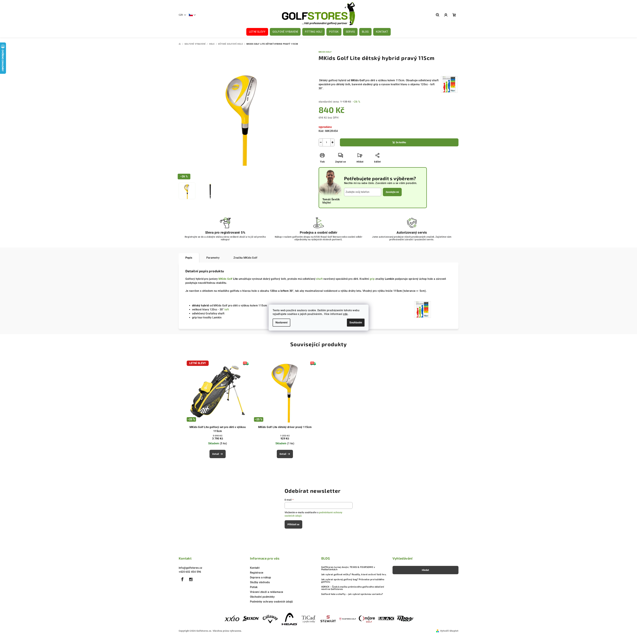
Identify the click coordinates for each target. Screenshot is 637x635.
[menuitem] (257, 32)
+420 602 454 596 (190, 571)
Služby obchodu (260, 582)
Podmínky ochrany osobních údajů (271, 601)
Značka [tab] (245, 257)
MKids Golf (325, 52)
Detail (215, 454)
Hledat (425, 570)
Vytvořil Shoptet (449, 631)
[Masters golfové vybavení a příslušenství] (347, 618)
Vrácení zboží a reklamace (266, 592)
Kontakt (255, 567)
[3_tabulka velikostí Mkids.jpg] (449, 84)
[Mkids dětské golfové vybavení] (405, 618)
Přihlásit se (293, 524)
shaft (319, 278)
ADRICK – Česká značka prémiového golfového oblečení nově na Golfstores (352, 588)
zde (345, 314)
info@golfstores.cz (190, 567)
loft (226, 309)
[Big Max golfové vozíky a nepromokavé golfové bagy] (386, 618)
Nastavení (281, 322)
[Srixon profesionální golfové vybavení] (251, 618)
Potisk (254, 587)
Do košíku (401, 142)
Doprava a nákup (260, 577)
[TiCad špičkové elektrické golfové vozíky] (309, 618)
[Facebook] (182, 579)
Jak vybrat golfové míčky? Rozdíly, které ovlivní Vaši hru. (354, 574)
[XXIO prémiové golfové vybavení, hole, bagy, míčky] (231, 618)
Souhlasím (355, 322)
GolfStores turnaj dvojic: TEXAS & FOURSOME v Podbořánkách (348, 568)
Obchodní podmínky (262, 596)
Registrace (256, 572)
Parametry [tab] (213, 257)
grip (372, 278)
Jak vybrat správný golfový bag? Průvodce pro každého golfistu (352, 580)
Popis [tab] (188, 257)
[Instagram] (191, 579)
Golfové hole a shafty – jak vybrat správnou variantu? (352, 594)
